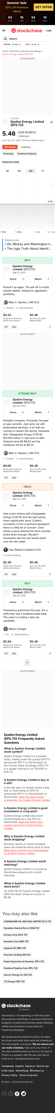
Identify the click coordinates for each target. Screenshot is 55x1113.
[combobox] (27, 39)
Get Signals (10, 147)
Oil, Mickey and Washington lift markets (30, 244)
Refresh (24, 136)
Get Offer (43, 7)
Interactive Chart (10, 161)
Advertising (22, 1070)
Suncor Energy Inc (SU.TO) (18, 974)
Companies (8, 1066)
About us (30, 1066)
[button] (27, 302)
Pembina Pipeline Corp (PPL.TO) (21, 968)
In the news (8, 1070)
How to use (43, 1066)
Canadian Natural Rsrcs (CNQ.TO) (21, 928)
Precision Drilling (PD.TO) (17, 954)
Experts (19, 1066)
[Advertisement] (27, 87)
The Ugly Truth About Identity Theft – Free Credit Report (30, 248)
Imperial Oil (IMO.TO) (15, 948)
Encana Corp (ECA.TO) (15, 934)
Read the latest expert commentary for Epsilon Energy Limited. (27, 798)
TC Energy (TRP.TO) (14, 981)
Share (13, 279)
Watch (38, 279)
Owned (9, 308)
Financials (8, 153)
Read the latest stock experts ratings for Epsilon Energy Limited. (23, 825)
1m (19, 171)
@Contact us (37, 1070)
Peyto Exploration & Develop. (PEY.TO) (24, 961)
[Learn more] (50, 326)
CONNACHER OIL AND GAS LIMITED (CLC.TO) (27, 921)
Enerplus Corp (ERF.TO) (16, 941)
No (7, 634)
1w (7, 171)
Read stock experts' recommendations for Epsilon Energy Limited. (26, 852)
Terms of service (28, 1075)
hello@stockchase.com (27, 1058)
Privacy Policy (10, 1075)
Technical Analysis (27, 153)
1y (42, 171)
